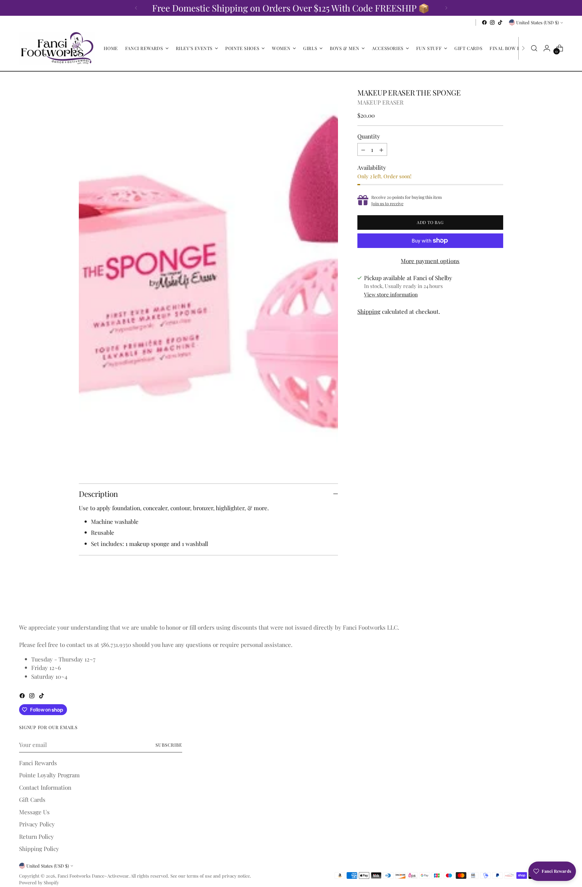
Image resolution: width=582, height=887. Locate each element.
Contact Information (45, 787)
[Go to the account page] (547, 48)
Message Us (34, 812)
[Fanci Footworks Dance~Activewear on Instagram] (492, 22)
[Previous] (136, 8)
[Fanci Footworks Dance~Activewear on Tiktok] (500, 22)
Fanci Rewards (38, 763)
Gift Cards (32, 799)
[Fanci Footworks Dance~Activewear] (57, 48)
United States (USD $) (537, 22)
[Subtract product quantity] (363, 149)
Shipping (368, 311)
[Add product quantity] (381, 149)
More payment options (430, 261)
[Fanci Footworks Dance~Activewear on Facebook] (484, 22)
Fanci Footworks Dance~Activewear (93, 876)
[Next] (446, 8)
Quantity (368, 136)
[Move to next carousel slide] (498, 601)
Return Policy (36, 836)
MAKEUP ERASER (380, 102)
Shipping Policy (39, 848)
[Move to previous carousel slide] (484, 601)
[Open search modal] (534, 48)
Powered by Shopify (39, 882)
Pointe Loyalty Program (49, 775)
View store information (391, 294)
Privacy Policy (37, 824)
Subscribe (169, 745)
